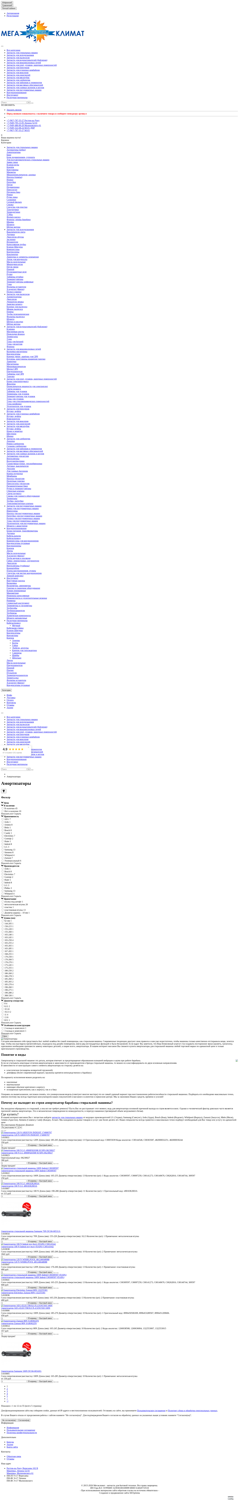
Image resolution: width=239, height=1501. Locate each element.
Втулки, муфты (14, 411)
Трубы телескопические (18, 314)
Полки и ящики (14, 292)
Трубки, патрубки (15, 501)
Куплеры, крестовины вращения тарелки (26, 359)
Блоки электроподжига (17, 381)
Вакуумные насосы (16, 580)
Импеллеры (12, 511)
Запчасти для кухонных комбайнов (23, 70)
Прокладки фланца (16, 334)
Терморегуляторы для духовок (21, 396)
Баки (9, 155)
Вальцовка (12, 583)
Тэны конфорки (14, 404)
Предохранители (15, 371)
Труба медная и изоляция (18, 558)
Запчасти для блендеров (18, 67)
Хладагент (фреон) (15, 289)
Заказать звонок (14, 110)
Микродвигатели (15, 264)
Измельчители (13, 419)
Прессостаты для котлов (18, 483)
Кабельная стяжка (15, 628)
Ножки (10, 179)
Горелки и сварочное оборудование (23, 588)
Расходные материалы (17, 97)
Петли (10, 184)
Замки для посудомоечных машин (23, 508)
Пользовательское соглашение (151, 1410)
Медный (16, 625)
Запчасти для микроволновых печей (24, 62)
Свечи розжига (14, 389)
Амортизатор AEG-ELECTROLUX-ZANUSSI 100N (25, 1308)
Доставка (11, 697)
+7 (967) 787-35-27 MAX (18, 130)
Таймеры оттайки (15, 277)
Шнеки (10, 436)
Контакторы (12, 635)
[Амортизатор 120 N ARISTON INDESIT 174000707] (26, 1132)
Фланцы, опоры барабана (19, 219)
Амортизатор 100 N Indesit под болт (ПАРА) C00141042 (27, 1246)
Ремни (10, 194)
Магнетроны (13, 364)
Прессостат (12, 189)
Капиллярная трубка (16, 244)
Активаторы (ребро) (16, 150)
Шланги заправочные (17, 618)
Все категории (13, 50)
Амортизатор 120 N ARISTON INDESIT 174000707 (25, 1135)
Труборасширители (16, 610)
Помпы (10, 311)
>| (7, 1401)
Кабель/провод (14, 538)
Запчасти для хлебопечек (18, 80)
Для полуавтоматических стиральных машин (28, 160)
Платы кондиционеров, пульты (21, 571)
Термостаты (12, 336)
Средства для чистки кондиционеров (24, 573)
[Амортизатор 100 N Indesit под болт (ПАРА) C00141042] (28, 1244)
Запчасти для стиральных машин (22, 52)
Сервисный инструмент (18, 603)
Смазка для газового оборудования (23, 496)
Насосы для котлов (15, 478)
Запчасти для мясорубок (18, 77)
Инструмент (12, 95)
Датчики (11, 234)
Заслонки (11, 239)
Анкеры (16, 640)
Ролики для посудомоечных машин (23, 518)
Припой (10, 269)
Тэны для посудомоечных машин (22, 521)
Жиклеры (11, 384)
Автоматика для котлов (18, 456)
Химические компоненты (19, 615)
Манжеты (11, 172)
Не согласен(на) (9, 1420)
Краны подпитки (15, 473)
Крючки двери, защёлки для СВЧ (22, 356)
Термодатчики (13, 212)
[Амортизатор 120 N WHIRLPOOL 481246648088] (25, 1259)
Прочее (10, 670)
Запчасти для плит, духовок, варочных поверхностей (32, 65)
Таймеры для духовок (17, 391)
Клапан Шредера (15, 247)
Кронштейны (13, 568)
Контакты (11, 702)
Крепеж (10, 548)
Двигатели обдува (15, 237)
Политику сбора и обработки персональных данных (192, 1410)
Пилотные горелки (16, 481)
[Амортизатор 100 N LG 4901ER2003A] (20, 1183)
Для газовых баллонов (17, 471)
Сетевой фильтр (14, 202)
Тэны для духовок (15, 399)
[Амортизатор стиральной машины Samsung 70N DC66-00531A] (16, 1229)
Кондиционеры (14, 546)
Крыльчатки (12, 254)
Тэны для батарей (15, 341)
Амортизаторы (14, 152)
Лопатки (11, 441)
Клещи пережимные (16, 590)
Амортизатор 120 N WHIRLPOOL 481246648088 (24, 1262)
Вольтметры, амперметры (19, 585)
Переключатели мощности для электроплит (27, 386)
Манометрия (13, 593)
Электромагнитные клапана (20, 503)
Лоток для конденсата (17, 259)
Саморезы (17, 653)
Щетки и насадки (15, 321)
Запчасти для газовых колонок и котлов (25, 87)
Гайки (15, 645)
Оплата (10, 700)
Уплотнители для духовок (19, 406)
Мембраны (12, 476)
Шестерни (11, 434)
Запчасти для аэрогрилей (18, 75)
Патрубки (11, 182)
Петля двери (12, 267)
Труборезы (12, 613)
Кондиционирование (17, 92)
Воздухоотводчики (15, 461)
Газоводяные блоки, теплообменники (24, 463)
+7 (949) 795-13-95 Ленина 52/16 (22, 123)
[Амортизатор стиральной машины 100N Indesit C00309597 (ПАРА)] (34, 1275)
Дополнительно (8, 1437)
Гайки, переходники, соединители (23, 561)
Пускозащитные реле (17, 272)
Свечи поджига (14, 493)
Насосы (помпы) (14, 177)
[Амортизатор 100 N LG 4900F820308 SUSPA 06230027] (28, 1150)
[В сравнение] (57, 1145)
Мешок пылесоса (15, 309)
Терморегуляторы (15, 279)
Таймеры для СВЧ (15, 374)
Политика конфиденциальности (22, 1432)
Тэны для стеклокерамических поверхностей (28, 401)
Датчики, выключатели (18, 466)
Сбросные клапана (15, 491)
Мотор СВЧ (12, 369)
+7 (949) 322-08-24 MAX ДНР (21, 128)
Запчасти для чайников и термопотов (24, 82)
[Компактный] (5, 1130)
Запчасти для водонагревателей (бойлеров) (27, 60)
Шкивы (10, 222)
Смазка (10, 204)
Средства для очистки (17, 207)
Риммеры (11, 600)
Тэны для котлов (14, 344)
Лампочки (11, 361)
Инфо (9, 695)
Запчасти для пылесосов (18, 57)
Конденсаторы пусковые (18, 543)
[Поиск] (32, 769)
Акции (10, 707)
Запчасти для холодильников (20, 55)
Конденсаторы (13, 354)
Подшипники (13, 187)
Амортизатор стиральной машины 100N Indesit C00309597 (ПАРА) (32, 1277)
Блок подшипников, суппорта (21, 157)
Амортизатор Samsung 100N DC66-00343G (21, 1371)
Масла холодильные (16, 262)
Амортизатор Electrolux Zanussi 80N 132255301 (23, 1293)
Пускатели (12, 673)
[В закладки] (55, 1145)
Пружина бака (13, 192)
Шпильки (16, 658)
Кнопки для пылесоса (17, 307)
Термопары (12, 498)
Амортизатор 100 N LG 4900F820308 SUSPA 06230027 (27, 1153)
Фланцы (10, 346)
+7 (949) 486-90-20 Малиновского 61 (24, 125)
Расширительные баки (17, 486)
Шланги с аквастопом (17, 526)
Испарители (12, 242)
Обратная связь (14, 1456)
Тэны (9, 284)
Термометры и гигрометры (19, 605)
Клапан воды (13, 165)
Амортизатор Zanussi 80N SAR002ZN (19, 1323)
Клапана (11, 329)
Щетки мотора (13, 227)
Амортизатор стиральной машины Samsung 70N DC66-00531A (30, 1231)
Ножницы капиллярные (18, 595)
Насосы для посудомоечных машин (23, 513)
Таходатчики (13, 209)
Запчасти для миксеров (17, 72)
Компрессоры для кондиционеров (23, 541)
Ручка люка (12, 197)
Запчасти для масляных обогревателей (25, 85)
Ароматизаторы (14, 297)
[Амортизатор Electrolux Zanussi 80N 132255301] (24, 1290)
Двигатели (12, 299)
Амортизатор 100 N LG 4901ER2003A (19, 1186)
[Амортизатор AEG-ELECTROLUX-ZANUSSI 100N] (26, 1305)
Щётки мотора (13, 324)
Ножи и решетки (15, 431)
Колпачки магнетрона (17, 351)
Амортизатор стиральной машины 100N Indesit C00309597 (28, 1170)
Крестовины (12, 170)
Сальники (11, 199)
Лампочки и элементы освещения (23, 257)
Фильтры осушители (16, 287)
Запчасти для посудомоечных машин (24, 90)
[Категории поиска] (2, 46)
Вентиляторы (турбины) (18, 566)
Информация (7, 1423)
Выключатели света (16, 232)
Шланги (10, 224)
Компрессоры (13, 249)
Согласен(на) (23, 1420)
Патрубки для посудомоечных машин (24, 516)
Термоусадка (13, 678)
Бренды (10, 1442)
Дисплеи (11, 468)
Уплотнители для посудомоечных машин (26, 523)
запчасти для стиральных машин (67, 1117)
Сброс (4, 1036)
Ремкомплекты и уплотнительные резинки (27, 598)
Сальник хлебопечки (16, 446)
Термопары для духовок (18, 394)
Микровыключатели (16, 366)
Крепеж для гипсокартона (24, 650)
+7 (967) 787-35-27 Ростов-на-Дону (23, 120)
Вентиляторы (13, 458)
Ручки (9, 274)
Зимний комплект (15, 575)
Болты (15, 643)
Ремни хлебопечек (15, 443)
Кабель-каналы (14, 536)
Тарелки (11, 376)
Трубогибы (12, 608)
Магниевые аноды (15, 331)
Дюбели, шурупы (20, 648)
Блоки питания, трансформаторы (22, 531)
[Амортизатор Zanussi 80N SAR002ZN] (20, 1321)
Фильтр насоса (13, 217)
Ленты (10, 551)
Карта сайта (12, 1447)
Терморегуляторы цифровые (20, 282)
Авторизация (13, 13)
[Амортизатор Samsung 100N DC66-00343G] (16, 1368)
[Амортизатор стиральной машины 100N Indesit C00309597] (30, 1168)
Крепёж (10, 167)
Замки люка (12, 162)
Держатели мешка (15, 302)
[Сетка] (2, 1130)
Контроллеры (13, 252)
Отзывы (10, 705)
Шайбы (15, 655)
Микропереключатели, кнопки (21, 175)
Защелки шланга (14, 304)
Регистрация (13, 16)
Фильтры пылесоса (16, 316)
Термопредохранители (17, 675)
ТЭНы (10, 214)
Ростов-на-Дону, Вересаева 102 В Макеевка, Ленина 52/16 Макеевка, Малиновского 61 (22, 1470)
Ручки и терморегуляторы (19, 488)
